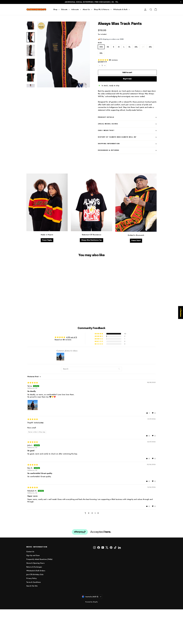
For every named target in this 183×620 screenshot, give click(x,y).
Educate (64, 9)
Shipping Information (109, 143)
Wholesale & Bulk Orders (35, 570)
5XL (101, 53)
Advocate (75, 9)
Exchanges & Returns (108, 150)
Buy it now (127, 79)
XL (130, 47)
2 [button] (88, 513)
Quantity (102, 62)
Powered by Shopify (91, 602)
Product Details (106, 117)
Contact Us (30, 551)
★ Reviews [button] (181, 312)
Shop (55, 9)
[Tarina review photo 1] (32, 405)
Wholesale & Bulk (120, 9)
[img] (32, 382)
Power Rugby (47, 240)
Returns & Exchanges (34, 567)
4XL (150, 47)
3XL (143, 47)
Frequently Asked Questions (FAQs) (39, 559)
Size (100, 42)
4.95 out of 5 (71, 337)
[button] (103, 60)
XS (108, 47)
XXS (101, 47)
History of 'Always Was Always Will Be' (117, 137)
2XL (136, 47)
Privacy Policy (31, 578)
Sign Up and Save (33, 555)
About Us (87, 9)
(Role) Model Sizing (108, 124)
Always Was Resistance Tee (91, 240)
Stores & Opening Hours (35, 563)
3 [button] (92, 513)
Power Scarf (136, 240)
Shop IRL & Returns (102, 9)
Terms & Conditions (33, 582)
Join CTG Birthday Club (34, 574)
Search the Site (32, 586)
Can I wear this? (106, 130)
